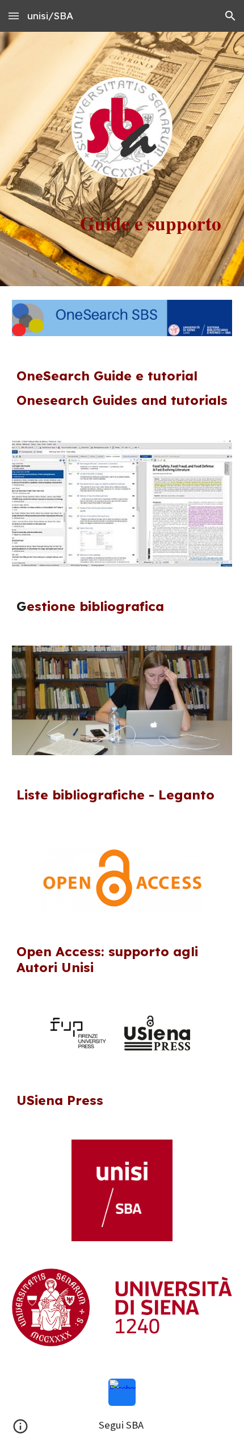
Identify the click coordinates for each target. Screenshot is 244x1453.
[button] (13, 15)
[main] (122, 223)
